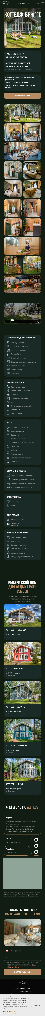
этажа (37, 647)
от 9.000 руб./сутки (13, 634)
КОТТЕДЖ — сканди (16, 630)
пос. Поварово (11, 637)
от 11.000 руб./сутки (13, 673)
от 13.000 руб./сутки (13, 789)
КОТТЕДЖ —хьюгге (15, 707)
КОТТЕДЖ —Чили (14, 668)
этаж (36, 608)
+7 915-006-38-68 (11, 853)
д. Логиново (10, 675)
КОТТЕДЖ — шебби (15, 784)
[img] (5, 3)
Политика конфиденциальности (22, 994)
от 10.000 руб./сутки (13, 711)
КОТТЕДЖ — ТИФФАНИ (16, 746)
